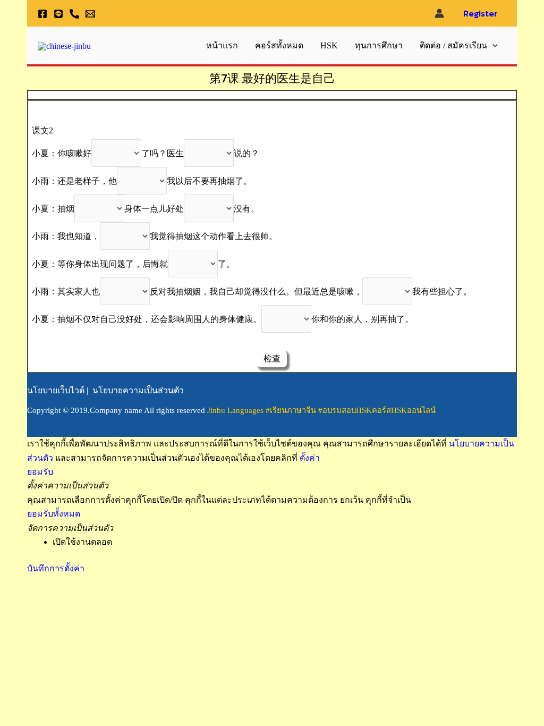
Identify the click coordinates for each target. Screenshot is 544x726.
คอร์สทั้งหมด (279, 45)
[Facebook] (42, 14)
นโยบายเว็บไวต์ (55, 390)
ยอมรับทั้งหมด (53, 513)
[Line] (58, 14)
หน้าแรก (222, 45)
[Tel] (74, 14)
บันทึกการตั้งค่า (55, 568)
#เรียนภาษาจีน (292, 410)
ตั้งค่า (310, 457)
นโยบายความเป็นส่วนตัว (138, 390)
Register (480, 13)
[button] (492, 45)
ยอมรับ (40, 471)
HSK (329, 45)
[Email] (90, 14)
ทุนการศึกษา (379, 45)
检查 (272, 358)
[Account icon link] (439, 13)
